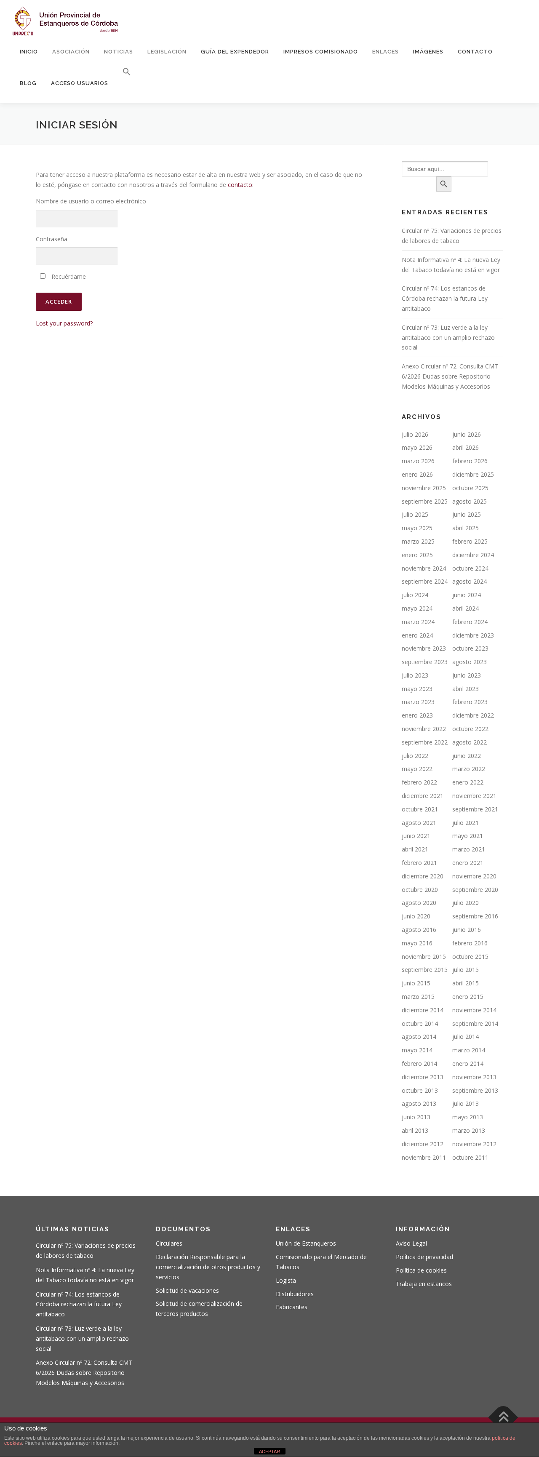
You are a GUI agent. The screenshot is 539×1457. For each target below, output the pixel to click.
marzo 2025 (418, 541)
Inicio (29, 51)
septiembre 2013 (475, 1090)
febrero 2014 (419, 1063)
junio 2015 (416, 983)
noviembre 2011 (424, 1157)
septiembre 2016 (475, 916)
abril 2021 (415, 849)
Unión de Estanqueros (306, 1243)
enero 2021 (467, 863)
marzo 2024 (418, 622)
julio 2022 (415, 756)
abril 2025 (465, 528)
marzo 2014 (468, 1050)
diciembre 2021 (422, 796)
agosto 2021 (419, 823)
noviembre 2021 (474, 796)
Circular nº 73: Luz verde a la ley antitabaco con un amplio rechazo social (448, 337)
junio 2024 (466, 595)
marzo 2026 (418, 461)
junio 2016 (466, 930)
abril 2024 (465, 608)
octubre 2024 (470, 568)
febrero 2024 (470, 622)
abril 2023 (465, 689)
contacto (240, 185)
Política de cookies (421, 1270)
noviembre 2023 (424, 648)
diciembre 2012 (422, 1144)
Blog (28, 83)
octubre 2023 (470, 648)
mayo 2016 (417, 943)
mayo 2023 (417, 689)
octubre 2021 (420, 809)
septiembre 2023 (425, 662)
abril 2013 (415, 1130)
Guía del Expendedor (235, 51)
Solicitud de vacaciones (187, 1290)
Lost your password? (64, 323)
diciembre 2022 (473, 715)
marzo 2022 (468, 769)
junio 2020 (416, 916)
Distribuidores (295, 1294)
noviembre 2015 (424, 957)
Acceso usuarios (79, 83)
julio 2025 (415, 514)
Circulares (169, 1243)
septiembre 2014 (475, 1023)
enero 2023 (417, 715)
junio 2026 (466, 434)
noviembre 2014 (474, 1010)
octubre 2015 (470, 957)
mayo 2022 (417, 769)
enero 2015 (467, 997)
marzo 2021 (468, 849)
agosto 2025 (469, 501)
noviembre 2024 (424, 568)
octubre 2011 (470, 1157)
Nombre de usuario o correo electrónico (91, 201)
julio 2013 (465, 1103)
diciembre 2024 (473, 555)
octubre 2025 (470, 488)
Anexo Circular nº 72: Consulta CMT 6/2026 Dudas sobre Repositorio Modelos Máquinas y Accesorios (450, 376)
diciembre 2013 (422, 1077)
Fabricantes (291, 1307)
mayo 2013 (467, 1117)
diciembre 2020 (422, 876)
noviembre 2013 (474, 1077)
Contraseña (51, 239)
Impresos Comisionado (320, 51)
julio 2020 (465, 903)
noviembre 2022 (424, 729)
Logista (286, 1280)
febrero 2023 (470, 702)
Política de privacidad (424, 1257)
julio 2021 (465, 823)
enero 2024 (417, 635)
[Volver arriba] (503, 1417)
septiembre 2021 (475, 809)
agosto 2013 (419, 1103)
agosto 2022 (469, 742)
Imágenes (428, 51)
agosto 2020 (419, 903)
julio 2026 (415, 434)
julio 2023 (415, 675)
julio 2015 (465, 970)
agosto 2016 (419, 930)
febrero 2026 (470, 461)
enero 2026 (417, 474)
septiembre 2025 (425, 501)
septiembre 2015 (425, 970)
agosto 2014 (419, 1037)
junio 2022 (466, 756)
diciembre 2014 (422, 1010)
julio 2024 (415, 595)
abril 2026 (465, 447)
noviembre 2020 (474, 876)
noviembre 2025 (424, 488)
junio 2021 (416, 836)
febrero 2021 (419, 863)
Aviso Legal (411, 1243)
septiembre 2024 (425, 581)
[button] (123, 72)
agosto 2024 (469, 581)
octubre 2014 (420, 1023)
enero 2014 (467, 1063)
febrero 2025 (470, 541)
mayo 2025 (417, 528)
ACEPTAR (269, 1451)
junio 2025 (466, 514)
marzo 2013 (468, 1130)
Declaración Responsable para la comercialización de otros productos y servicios (208, 1267)
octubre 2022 (470, 729)
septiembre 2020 (475, 890)
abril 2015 (465, 983)
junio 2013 (416, 1117)
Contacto (475, 51)
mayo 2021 (467, 836)
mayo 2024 (417, 608)
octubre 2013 (420, 1090)
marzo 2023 (418, 702)
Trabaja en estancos (424, 1284)
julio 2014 (465, 1037)
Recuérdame (68, 276)
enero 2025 (417, 555)
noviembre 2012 (474, 1144)
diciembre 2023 (473, 635)
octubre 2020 (420, 890)
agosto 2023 (469, 662)
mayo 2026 (417, 447)
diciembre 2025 (473, 474)
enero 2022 (467, 782)
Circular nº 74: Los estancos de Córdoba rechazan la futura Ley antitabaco (445, 298)
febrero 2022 (419, 782)
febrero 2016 (470, 943)
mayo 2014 (417, 1050)
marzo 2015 (418, 997)
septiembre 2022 (425, 742)
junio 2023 (466, 675)
